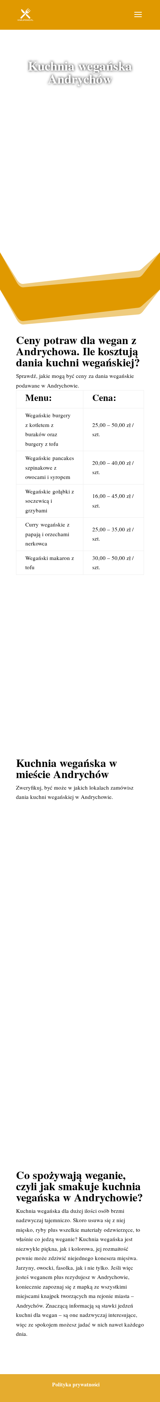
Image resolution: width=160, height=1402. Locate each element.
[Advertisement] (80, 180)
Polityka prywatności (76, 1384)
